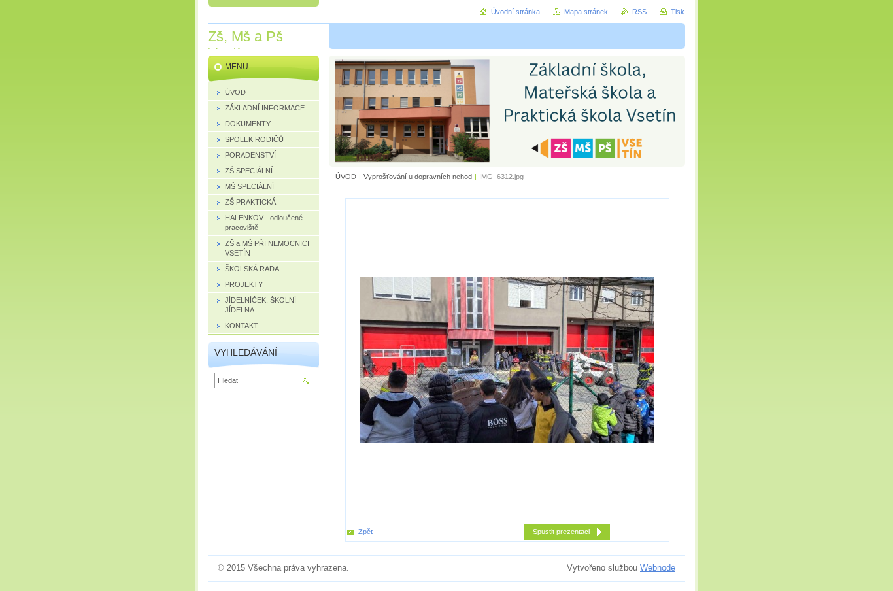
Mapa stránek (586, 12)
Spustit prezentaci (561, 531)
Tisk (677, 12)
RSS (639, 12)
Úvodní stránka (515, 12)
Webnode (657, 568)
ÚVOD (345, 176)
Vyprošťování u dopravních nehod (417, 176)
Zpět (365, 531)
